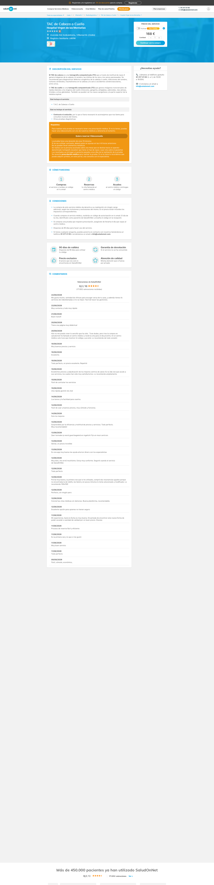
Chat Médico (91, 9)
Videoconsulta (77, 9)
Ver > (131, 876)
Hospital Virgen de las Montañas (66, 27)
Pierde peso (123, 9)
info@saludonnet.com (145, 86)
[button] (151, 38)
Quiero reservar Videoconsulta (89, 136)
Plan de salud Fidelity (106, 9)
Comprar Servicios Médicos (58, 9)
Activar (149, 28)
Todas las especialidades (54, 15)
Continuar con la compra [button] (150, 43)
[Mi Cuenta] (208, 9)
